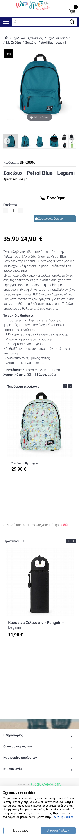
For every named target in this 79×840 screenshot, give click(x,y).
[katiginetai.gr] (33, 5)
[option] (40, 434)
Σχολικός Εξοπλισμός (28, 38)
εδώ (64, 525)
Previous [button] (65, 386)
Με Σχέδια (13, 43)
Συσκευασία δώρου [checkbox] (50, 218)
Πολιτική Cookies (63, 817)
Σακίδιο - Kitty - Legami (25, 463)
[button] (72, 21)
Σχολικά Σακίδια (58, 38)
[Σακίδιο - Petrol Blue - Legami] (25, 141)
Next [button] (70, 386)
